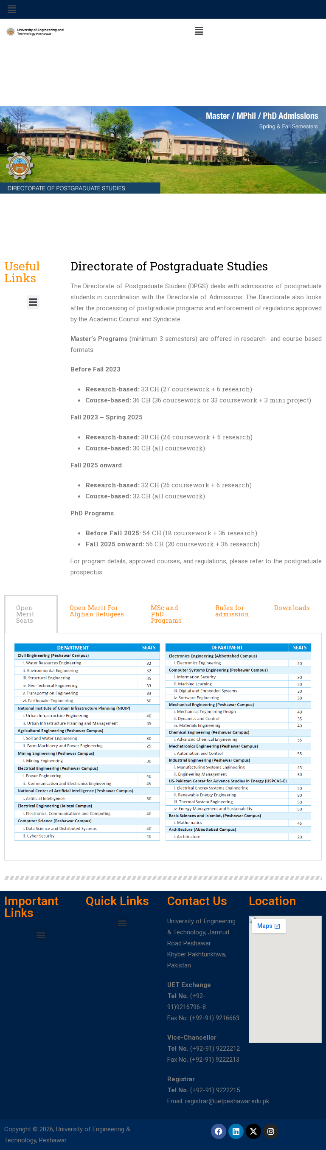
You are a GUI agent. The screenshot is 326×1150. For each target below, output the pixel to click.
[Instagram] (270, 1131)
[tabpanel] (163, 747)
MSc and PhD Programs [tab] (166, 613)
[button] (11, 9)
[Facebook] (218, 1131)
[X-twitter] (253, 1131)
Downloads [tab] (292, 607)
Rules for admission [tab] (232, 610)
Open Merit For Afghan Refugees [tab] (97, 610)
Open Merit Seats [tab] (25, 613)
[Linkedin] (236, 1131)
